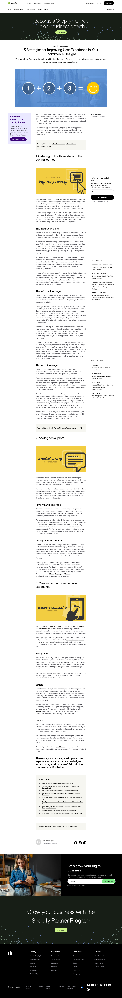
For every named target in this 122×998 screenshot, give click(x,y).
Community (37, 3)
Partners (54, 967)
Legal (41, 986)
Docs (29, 3)
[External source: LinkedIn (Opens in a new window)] (84, 842)
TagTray (58, 574)
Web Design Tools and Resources (102, 265)
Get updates (102, 197)
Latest (40, 9)
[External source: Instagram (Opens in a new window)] (101, 985)
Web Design (95, 365)
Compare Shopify (78, 959)
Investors (33, 967)
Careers (32, 963)
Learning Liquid (96, 373)
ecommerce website (58, 199)
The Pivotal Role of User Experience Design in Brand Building (60, 790)
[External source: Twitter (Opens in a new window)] (80, 842)
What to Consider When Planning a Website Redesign (57, 783)
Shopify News (18, 9)
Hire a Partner (98, 963)
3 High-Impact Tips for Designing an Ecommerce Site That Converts (62, 813)
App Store (54, 963)
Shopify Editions (35, 959)
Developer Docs (56, 956)
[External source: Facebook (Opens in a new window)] (75, 842)
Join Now (109, 3)
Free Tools (76, 970)
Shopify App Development (99, 273)
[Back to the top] (10, 953)
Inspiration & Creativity (99, 293)
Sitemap (61, 986)
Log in (99, 3)
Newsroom (33, 970)
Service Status (99, 967)
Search (109, 9)
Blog (9, 9)
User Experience (64, 46)
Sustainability (34, 974)
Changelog (76, 974)
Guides (75, 963)
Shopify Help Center (101, 956)
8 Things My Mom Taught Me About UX (67, 428)
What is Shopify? (35, 956)
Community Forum (100, 959)
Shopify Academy (50, 3)
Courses (75, 967)
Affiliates (54, 970)
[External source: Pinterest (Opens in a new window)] (88, 989)
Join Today (61, 32)
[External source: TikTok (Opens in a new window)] (105, 985)
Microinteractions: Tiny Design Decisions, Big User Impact (59, 810)
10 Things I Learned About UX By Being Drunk (63, 826)
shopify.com (90, 3)
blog (55, 46)
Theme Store (55, 959)
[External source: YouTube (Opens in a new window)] (96, 985)
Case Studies (30, 9)
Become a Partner (18, 139)
